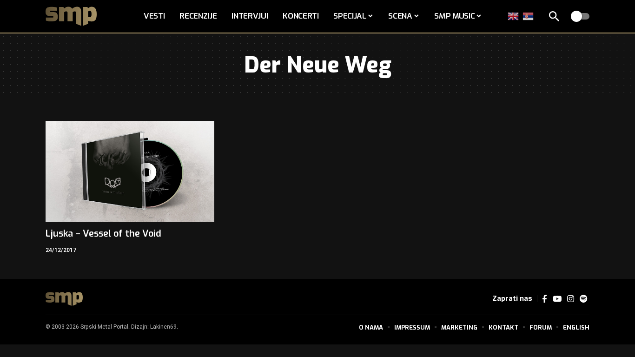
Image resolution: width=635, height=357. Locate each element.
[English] (514, 16)
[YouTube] (557, 299)
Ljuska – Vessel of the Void (103, 233)
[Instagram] (570, 299)
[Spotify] (583, 299)
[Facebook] (544, 299)
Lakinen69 (163, 327)
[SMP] (64, 299)
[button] (554, 16)
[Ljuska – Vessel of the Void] (130, 171)
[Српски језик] (529, 16)
